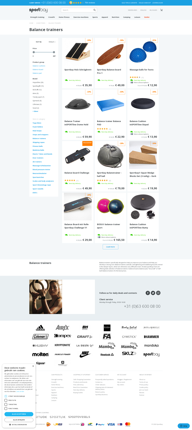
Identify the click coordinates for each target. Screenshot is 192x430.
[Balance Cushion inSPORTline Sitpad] (143, 103)
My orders (120, 385)
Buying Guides (78, 393)
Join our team (143, 390)
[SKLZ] (129, 353)
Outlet (146, 17)
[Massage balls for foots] (143, 52)
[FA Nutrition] (107, 337)
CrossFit (51, 17)
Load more (110, 247)
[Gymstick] (129, 337)
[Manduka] (151, 345)
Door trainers (38, 158)
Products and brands (80, 382)
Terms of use (143, 382)
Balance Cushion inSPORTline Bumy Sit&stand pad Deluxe (140, 227)
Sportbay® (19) (38, 86)
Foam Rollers (38, 127)
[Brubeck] (151, 328)
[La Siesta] (85, 345)
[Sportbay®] (151, 354)
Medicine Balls (38, 150)
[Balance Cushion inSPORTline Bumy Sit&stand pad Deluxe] (143, 206)
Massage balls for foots (141, 69)
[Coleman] (40, 337)
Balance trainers (55, 23)
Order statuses (100, 385)
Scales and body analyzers (43, 181)
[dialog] (19, 396)
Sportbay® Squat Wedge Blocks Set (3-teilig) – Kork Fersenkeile (143, 176)
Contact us (98, 382)
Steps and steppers (40, 135)
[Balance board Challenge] (78, 155)
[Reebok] (107, 354)
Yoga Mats (37, 123)
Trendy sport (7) (38, 97)
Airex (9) (36, 93)
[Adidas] (40, 328)
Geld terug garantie (129, 3)
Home (31, 23)
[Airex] (62, 328)
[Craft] (85, 337)
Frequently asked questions (104, 379)
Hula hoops (37, 131)
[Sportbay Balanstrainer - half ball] (110, 155)
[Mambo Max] (107, 345)
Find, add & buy (78, 385)
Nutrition (115, 17)
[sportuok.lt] (38, 417)
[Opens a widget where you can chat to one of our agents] (184, 426)
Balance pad (37, 73)
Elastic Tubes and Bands (42, 154)
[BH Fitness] (85, 328)
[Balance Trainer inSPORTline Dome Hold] (78, 103)
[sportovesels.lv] (79, 417)
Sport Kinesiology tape (42, 185)
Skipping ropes (39, 142)
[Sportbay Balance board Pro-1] (110, 54)
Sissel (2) (36, 108)
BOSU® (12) (37, 90)
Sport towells (38, 189)
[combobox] (49, 42)
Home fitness (64, 17)
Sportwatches (38, 177)
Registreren (128, 379)
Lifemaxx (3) (37, 104)
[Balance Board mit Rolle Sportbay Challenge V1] (78, 206)
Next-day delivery (79, 390)
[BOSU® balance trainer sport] (110, 206)
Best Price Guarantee (80, 387)
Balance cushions (39, 66)
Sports (95, 17)
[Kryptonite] (63, 345)
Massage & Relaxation (42, 166)
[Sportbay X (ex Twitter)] (153, 293)
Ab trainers (37, 162)
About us (142, 379)
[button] (18, 424)
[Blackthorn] (107, 328)
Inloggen (153, 10)
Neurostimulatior (40, 173)
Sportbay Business (101, 395)
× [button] (33, 366)
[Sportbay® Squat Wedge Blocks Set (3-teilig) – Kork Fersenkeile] (143, 155)
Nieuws (141, 393)
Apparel (105, 17)
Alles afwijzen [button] (19, 420)
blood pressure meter (41, 169)
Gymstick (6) (37, 101)
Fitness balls (38, 146)
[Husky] (40, 345)
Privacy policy (143, 385)
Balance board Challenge (76, 172)
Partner (141, 395)
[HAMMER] (151, 337)
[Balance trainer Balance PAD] (110, 105)
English (143, 10)
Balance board (38, 69)
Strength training (37, 17)
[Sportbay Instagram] (158, 293)
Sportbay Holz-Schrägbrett (77, 69)
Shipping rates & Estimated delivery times (104, 388)
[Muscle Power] (62, 354)
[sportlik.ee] (58, 417)
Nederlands (132, 10)
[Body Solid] (129, 328)
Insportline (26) (38, 82)
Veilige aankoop (145, 3)
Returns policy (100, 392)
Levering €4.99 (157, 3)
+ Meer (35, 111)
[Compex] (63, 336)
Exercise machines (81, 17)
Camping (126, 17)
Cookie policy (143, 387)
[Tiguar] (40, 363)
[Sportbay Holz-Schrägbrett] (78, 52)
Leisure (137, 17)
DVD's (35, 193)
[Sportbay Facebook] (148, 293)
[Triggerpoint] (62, 363)
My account (121, 382)
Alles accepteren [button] (19, 414)
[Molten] (40, 354)
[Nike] (85, 354)
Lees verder (20, 391)
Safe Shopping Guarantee (82, 379)
